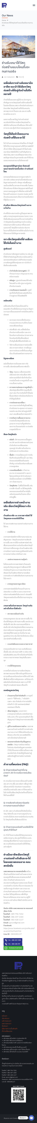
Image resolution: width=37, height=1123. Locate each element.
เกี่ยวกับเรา (5, 1018)
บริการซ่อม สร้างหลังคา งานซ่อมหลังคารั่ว (14, 1038)
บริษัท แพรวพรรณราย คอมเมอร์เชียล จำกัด (20, 1079)
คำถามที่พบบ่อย (7, 1031)
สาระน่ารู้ (21, 77)
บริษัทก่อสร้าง (13, 999)
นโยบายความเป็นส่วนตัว (9, 1029)
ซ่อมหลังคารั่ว (29, 988)
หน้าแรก (4, 1016)
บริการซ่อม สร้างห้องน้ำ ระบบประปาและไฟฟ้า (15, 1052)
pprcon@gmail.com (16, 922)
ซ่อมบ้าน (7, 986)
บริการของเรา (6, 1021)
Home (4, 20)
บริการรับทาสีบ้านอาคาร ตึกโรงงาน (13, 1040)
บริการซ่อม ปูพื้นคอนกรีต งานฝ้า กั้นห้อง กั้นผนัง (16, 1049)
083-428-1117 (17, 920)
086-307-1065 (17, 917)
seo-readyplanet (9, 77)
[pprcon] (4, 5)
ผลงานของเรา (6, 1023)
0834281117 (16, 934)
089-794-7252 (17, 914)
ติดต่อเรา (5, 1026)
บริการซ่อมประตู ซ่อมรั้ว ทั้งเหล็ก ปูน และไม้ (14, 1047)
